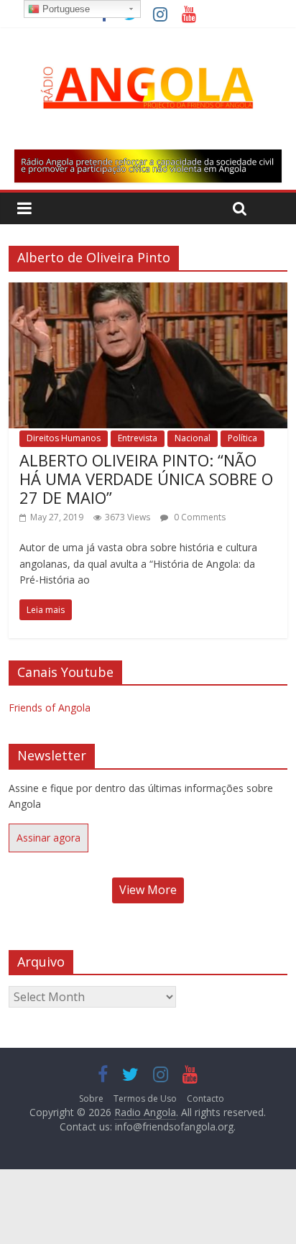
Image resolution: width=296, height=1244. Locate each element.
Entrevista (137, 438)
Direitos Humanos (64, 438)
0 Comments (199, 517)
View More (148, 890)
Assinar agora (48, 837)
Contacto (205, 1098)
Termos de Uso (145, 1098)
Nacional (193, 438)
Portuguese (65, 9)
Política (242, 438)
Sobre (91, 1098)
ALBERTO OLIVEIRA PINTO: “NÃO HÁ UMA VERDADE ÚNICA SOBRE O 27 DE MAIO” (146, 479)
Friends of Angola (50, 707)
